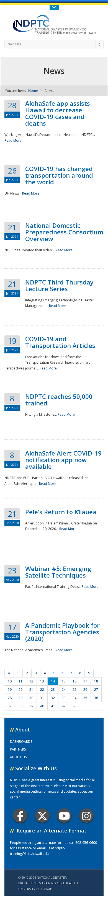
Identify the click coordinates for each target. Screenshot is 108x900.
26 (85, 689)
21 (31, 689)
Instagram (86, 815)
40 (42, 706)
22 (42, 689)
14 (53, 681)
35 (85, 697)
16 (74, 681)
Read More (13, 140)
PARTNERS (18, 749)
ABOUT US (18, 757)
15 (64, 681)
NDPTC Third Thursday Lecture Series (59, 285)
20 (20, 689)
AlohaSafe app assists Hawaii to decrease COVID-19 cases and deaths (57, 113)
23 (53, 689)
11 (20, 681)
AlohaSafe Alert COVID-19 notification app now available (63, 459)
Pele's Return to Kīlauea (60, 512)
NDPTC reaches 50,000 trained (58, 399)
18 (96, 681)
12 (31, 681)
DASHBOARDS (21, 741)
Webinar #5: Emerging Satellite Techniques (58, 571)
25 (74, 689)
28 (10, 697)
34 (74, 697)
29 (20, 697)
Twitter (42, 815)
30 (31, 697)
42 (64, 706)
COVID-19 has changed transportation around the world (59, 175)
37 (10, 706)
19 (10, 689)
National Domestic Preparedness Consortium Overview (64, 232)
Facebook (20, 815)
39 (31, 706)
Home (33, 90)
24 (64, 689)
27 (96, 689)
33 (64, 697)
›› (74, 706)
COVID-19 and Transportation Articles (60, 342)
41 (53, 706)
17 (85, 681)
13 (42, 681)
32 (53, 697)
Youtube (64, 815)
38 (20, 706)
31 (42, 697)
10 (10, 681)
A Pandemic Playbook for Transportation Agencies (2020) (62, 632)
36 (96, 697)
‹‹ (9, 673)
